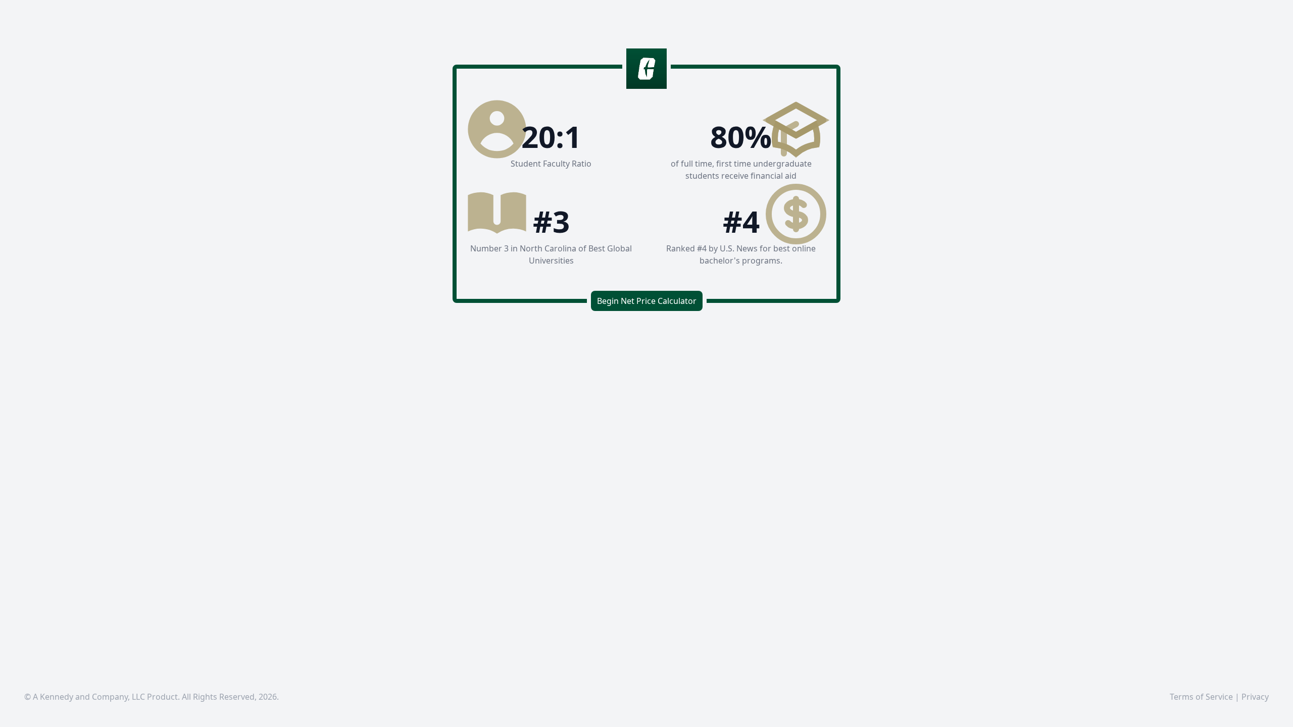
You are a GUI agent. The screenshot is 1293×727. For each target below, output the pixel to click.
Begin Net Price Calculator (647, 300)
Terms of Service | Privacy (1219, 696)
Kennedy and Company (84, 696)
